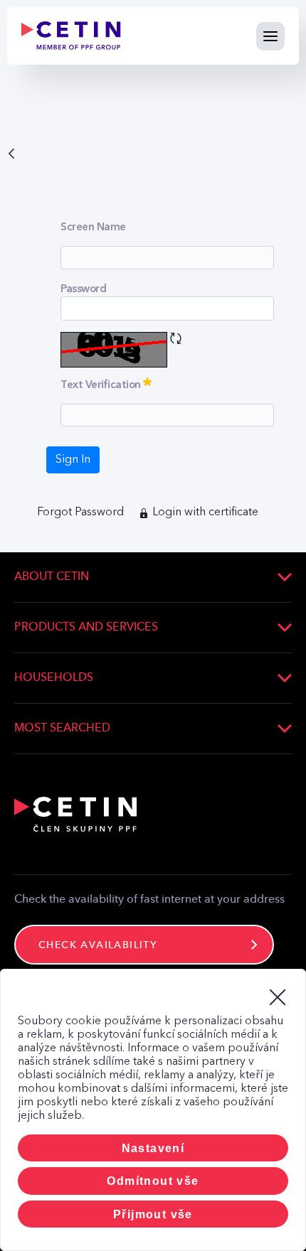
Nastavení (153, 1148)
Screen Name (93, 226)
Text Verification (127, 382)
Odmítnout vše (153, 1181)
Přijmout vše (153, 1214)
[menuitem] (80, 512)
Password (83, 288)
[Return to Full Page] (11, 152)
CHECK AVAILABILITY (97, 945)
